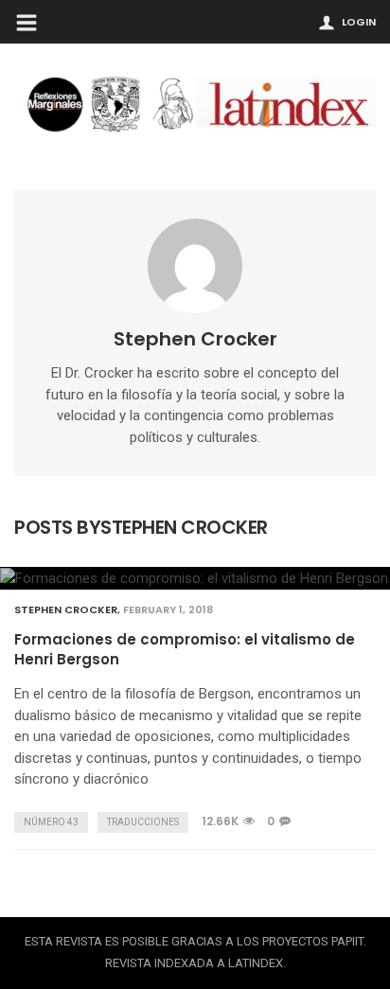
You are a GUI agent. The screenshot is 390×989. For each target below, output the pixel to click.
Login (359, 21)
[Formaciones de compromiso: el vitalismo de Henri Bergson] (195, 578)
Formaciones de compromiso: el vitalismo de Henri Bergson (184, 649)
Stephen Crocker (195, 339)
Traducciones (143, 822)
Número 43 (51, 822)
